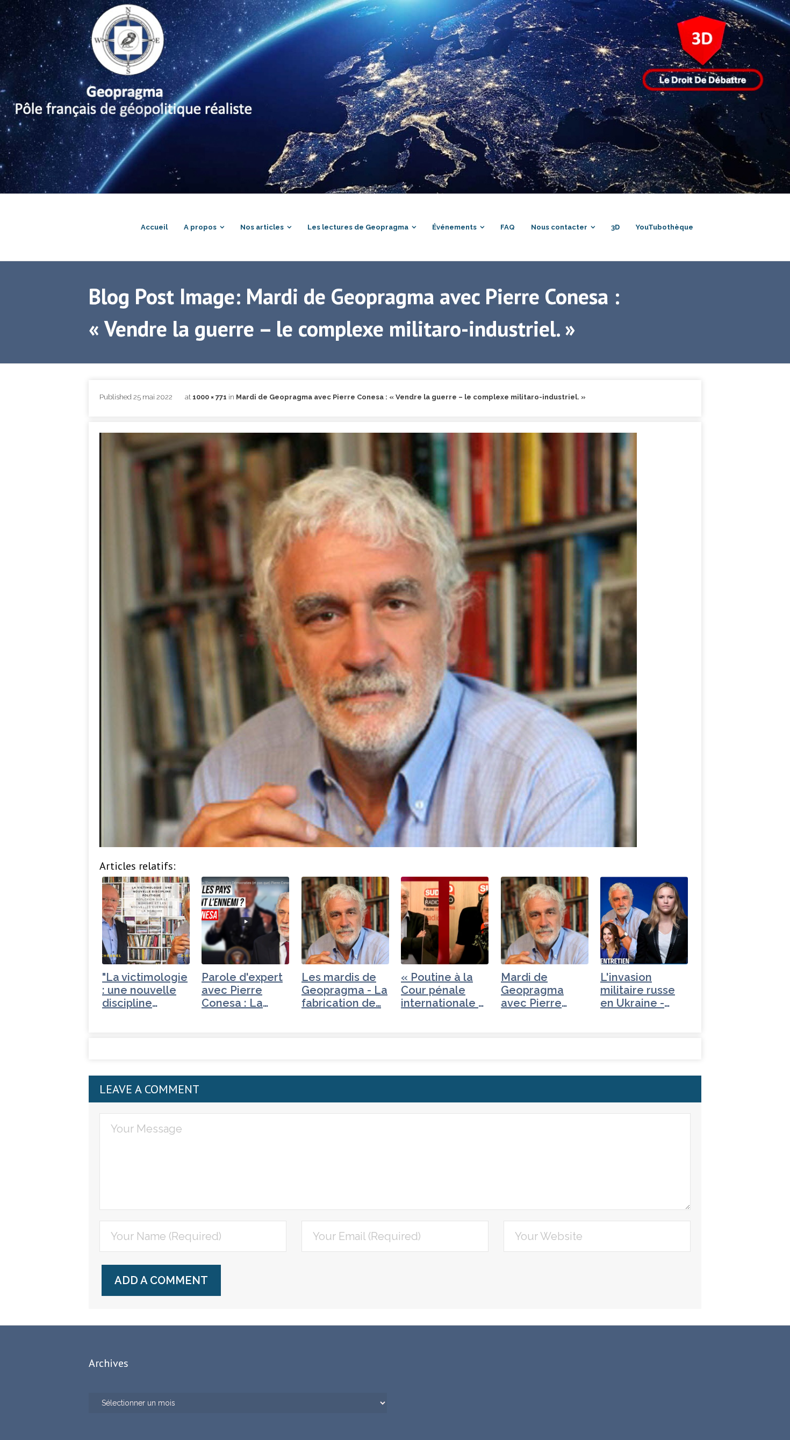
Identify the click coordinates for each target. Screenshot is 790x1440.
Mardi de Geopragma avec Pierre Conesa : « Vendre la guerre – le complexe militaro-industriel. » (411, 397)
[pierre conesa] (368, 640)
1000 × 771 (209, 397)
